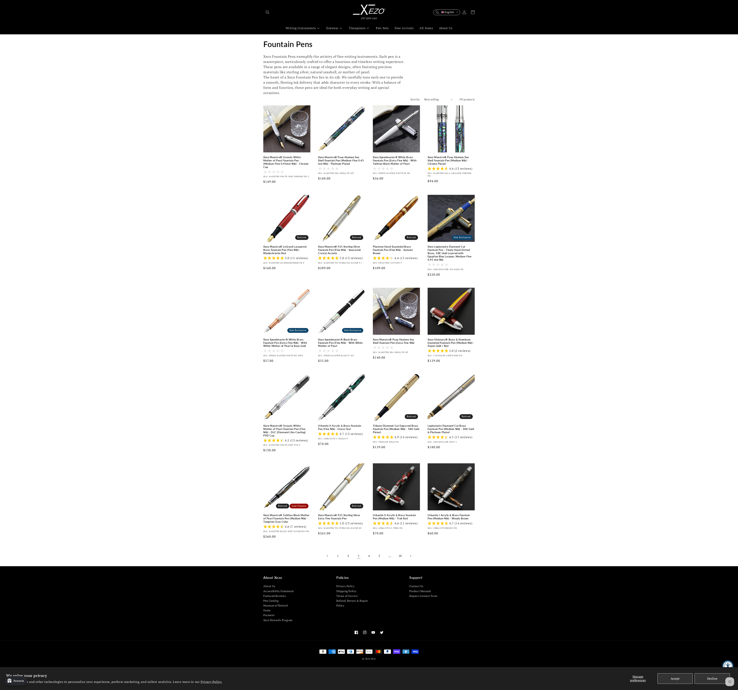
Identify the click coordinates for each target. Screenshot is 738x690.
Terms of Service (347, 596)
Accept (675, 678)
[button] (267, 12)
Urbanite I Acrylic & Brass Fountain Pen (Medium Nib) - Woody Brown (449, 517)
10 (400, 556)
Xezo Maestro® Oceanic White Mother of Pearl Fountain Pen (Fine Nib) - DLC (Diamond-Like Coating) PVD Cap (284, 430)
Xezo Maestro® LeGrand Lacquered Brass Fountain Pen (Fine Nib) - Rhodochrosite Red (285, 250)
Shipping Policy (346, 591)
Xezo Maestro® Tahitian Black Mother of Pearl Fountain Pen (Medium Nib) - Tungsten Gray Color (286, 518)
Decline (712, 678)
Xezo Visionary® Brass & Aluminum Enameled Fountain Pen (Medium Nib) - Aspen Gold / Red (451, 343)
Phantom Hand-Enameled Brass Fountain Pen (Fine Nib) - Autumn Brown (393, 250)
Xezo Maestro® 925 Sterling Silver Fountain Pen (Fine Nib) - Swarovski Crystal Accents (339, 250)
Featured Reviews (274, 596)
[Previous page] (327, 556)
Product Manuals (420, 591)
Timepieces (357, 28)
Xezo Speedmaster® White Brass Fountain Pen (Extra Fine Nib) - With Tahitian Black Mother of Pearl (395, 160)
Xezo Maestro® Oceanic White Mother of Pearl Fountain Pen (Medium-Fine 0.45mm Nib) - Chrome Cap (286, 162)
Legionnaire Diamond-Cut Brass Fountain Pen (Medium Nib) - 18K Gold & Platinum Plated (451, 429)
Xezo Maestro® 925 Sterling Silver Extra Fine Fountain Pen (339, 517)
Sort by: (416, 99)
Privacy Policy (345, 586)
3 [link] (359, 556)
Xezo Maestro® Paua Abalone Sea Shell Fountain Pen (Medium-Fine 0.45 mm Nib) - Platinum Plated (341, 160)
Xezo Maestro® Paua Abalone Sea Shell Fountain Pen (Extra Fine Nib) (394, 341)
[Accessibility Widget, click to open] (728, 666)
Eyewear (332, 28)
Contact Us (416, 586)
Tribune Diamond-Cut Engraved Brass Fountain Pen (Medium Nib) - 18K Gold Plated (396, 429)
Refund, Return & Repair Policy (352, 603)
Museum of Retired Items (275, 608)
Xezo (373, 658)
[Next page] (410, 556)
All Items (426, 28)
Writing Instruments (301, 28)
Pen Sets (382, 28)
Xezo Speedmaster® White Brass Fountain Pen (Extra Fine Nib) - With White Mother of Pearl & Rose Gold (285, 343)
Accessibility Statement (278, 591)
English (449, 12)
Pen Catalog (271, 600)
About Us (446, 28)
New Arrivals (404, 28)
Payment (268, 615)
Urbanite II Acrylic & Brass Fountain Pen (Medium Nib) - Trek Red (394, 517)
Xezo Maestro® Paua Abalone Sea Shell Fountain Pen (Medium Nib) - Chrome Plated (448, 160)
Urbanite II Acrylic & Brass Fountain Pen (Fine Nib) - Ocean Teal (339, 427)
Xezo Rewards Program (278, 620)
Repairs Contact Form (423, 596)
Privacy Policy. (211, 682)
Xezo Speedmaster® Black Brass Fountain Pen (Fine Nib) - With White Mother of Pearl (340, 343)
